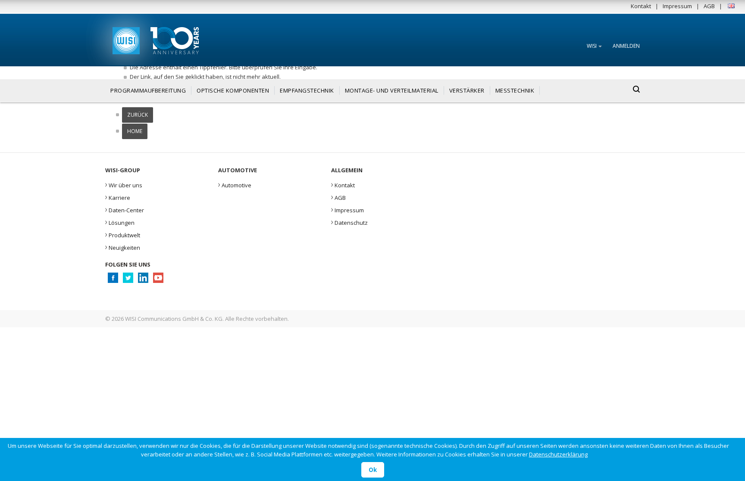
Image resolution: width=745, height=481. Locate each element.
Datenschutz (349, 221)
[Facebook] (112, 280)
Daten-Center (124, 209)
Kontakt (641, 6)
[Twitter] (127, 280)
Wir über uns (123, 184)
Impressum (677, 6)
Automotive (234, 184)
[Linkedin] (142, 280)
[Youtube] (158, 280)
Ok (373, 470)
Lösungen (120, 221)
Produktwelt (122, 234)
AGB (709, 6)
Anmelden (626, 46)
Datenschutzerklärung (558, 454)
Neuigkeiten (122, 246)
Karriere (117, 196)
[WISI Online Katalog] (125, 39)
